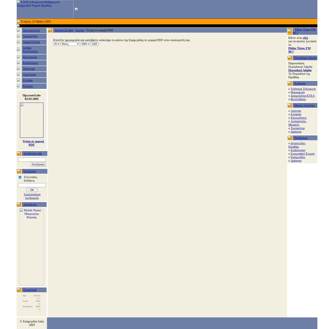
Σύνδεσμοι (301, 137)
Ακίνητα (296, 110)
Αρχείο (79, 30)
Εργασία (296, 114)
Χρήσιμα (299, 83)
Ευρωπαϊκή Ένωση (302, 153)
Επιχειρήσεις (299, 117)
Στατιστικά (30, 290)
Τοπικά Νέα (30, 36)
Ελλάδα (27, 80)
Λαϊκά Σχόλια (31, 42)
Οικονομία (29, 74)
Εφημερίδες (298, 157)
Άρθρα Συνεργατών (30, 49)
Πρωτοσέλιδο (31, 30)
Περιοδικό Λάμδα (305, 58)
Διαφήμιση (30, 204)
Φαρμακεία (298, 92)
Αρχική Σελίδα (64, 30)
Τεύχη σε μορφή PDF (33, 143)
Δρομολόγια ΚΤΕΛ (303, 95)
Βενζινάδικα (298, 99)
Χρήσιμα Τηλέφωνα (303, 88)
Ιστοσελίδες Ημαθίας (297, 145)
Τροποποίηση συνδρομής (32, 196)
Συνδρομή (29, 171)
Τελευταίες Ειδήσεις (30, 178)
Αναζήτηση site (32, 153)
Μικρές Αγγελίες (304, 105)
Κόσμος (28, 86)
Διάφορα (296, 131)
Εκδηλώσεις (30, 63)
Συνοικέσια (298, 128)
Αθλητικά (29, 68)
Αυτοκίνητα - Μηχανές (297, 123)
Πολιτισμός (30, 57)
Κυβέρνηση (298, 150)
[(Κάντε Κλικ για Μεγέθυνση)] (31, 136)
